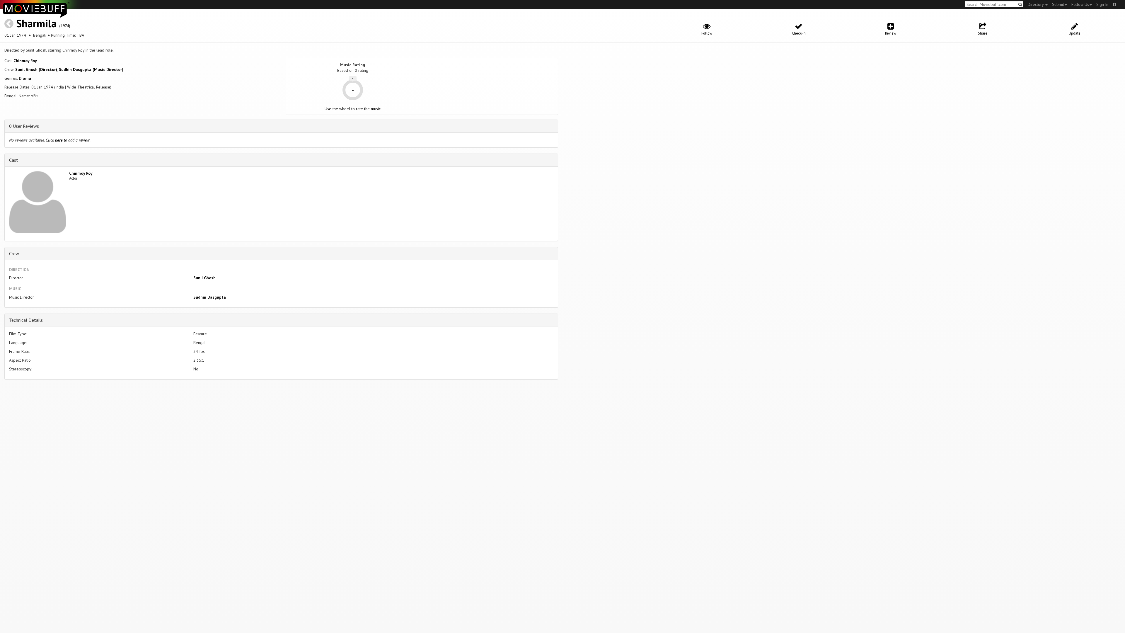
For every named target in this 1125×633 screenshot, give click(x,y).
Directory (1036, 4)
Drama (25, 78)
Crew (14, 253)
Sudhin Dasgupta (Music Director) (91, 69)
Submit (1058, 4)
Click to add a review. (68, 140)
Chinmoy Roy (25, 60)
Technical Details (26, 320)
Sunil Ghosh (204, 277)
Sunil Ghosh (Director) (36, 69)
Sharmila (36, 23)
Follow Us (1080, 4)
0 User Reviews (24, 126)
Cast (13, 160)
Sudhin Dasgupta (209, 297)
